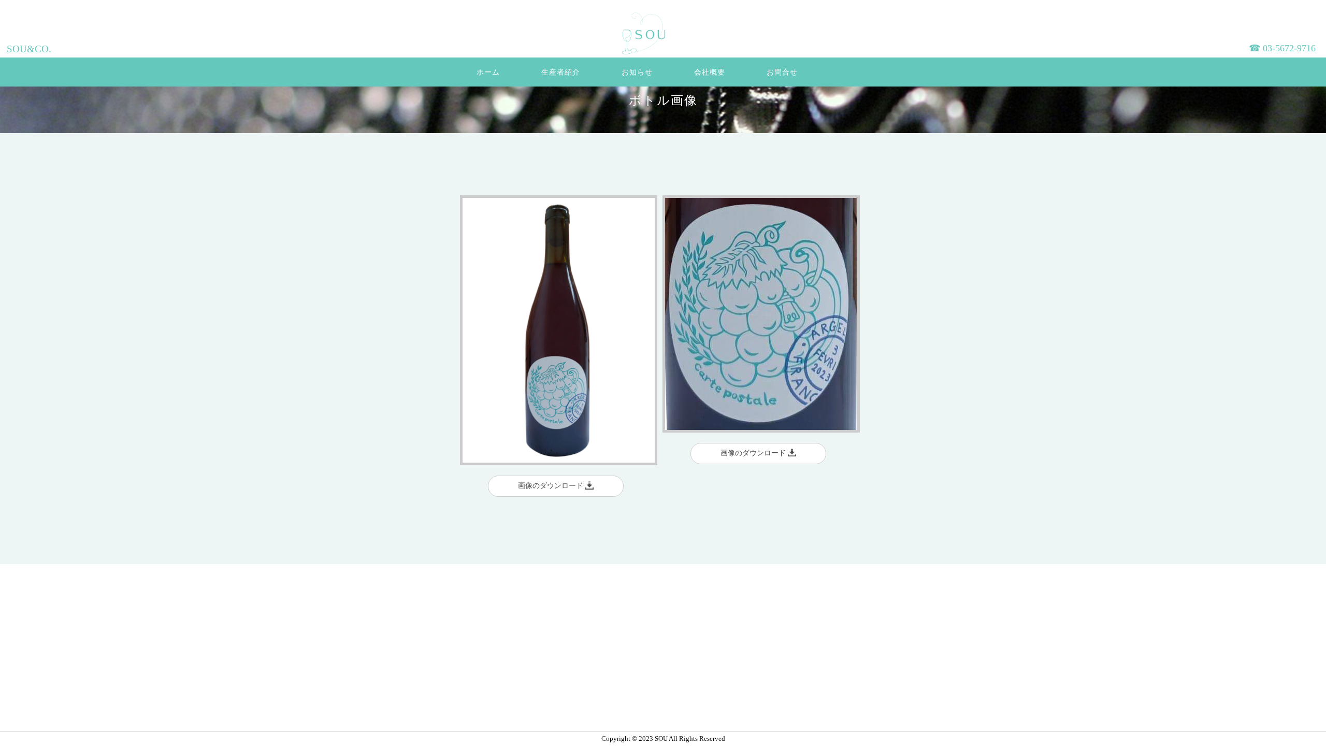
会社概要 (709, 72)
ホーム (488, 72)
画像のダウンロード (551, 486)
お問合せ (782, 72)
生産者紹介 (560, 72)
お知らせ (637, 72)
